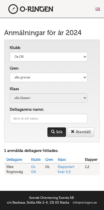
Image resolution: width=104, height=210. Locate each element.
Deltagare (14, 159)
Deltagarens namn (27, 109)
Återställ (83, 132)
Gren (14, 68)
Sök (58, 132)
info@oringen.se (85, 202)
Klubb (15, 47)
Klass (14, 89)
